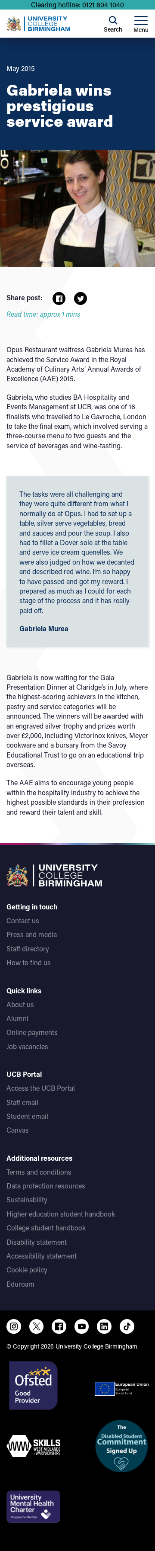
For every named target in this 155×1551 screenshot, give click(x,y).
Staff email (22, 1102)
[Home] (38, 23)
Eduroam (20, 1283)
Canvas (17, 1129)
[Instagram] (13, 1326)
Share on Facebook (59, 298)
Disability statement (36, 1241)
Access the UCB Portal (40, 1087)
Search (113, 29)
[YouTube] (81, 1326)
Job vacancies (27, 1046)
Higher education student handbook (60, 1213)
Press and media (31, 934)
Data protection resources (45, 1185)
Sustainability (26, 1199)
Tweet (80, 298)
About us (20, 1004)
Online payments (32, 1032)
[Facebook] (59, 1326)
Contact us (22, 920)
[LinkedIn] (104, 1326)
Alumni (17, 1018)
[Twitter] (36, 1326)
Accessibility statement (41, 1255)
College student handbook (46, 1227)
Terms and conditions (38, 1171)
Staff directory (27, 948)
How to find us (28, 962)
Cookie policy (26, 1269)
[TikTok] (127, 1326)
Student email (27, 1116)
